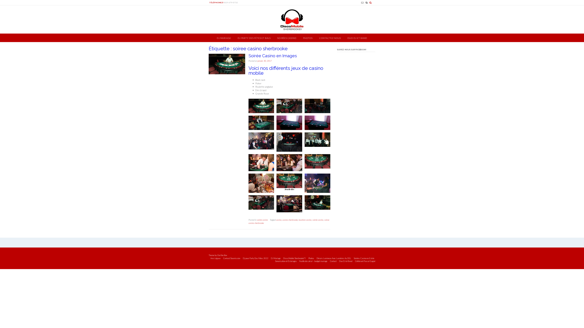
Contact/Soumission (231, 258)
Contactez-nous (330, 38)
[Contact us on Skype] (367, 3)
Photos (308, 38)
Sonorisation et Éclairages (286, 261)
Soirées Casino (286, 38)
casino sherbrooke (290, 220)
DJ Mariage (224, 38)
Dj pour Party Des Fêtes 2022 (255, 258)
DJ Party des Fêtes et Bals (254, 38)
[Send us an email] (362, 3)
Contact (333, 261)
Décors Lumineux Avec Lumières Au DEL (334, 258)
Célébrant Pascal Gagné (365, 261)
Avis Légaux (215, 258)
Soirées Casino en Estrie (364, 258)
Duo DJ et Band (357, 38)
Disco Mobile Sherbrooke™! (294, 258)
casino (279, 220)
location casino (305, 220)
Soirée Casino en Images (273, 55)
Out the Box (222, 255)
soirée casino (262, 220)
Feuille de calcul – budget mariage (313, 261)
